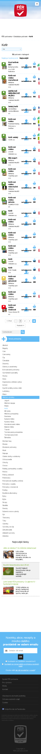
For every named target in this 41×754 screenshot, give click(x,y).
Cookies (5, 702)
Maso (4, 394)
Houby (4, 376)
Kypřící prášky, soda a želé (12, 388)
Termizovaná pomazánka (13, 432)
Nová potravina (15, 339)
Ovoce (4, 465)
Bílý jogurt (12, 158)
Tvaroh (6, 429)
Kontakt (5, 689)
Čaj (3, 357)
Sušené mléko (9, 419)
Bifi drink (7, 411)
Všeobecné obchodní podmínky (13, 696)
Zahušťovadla (7, 530)
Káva (4, 379)
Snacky (5, 508)
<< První (9, 321)
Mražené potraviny (9, 447)
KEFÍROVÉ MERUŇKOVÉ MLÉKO (14, 93)
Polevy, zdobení (8, 475)
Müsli (4, 450)
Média (4, 686)
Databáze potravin (20, 36)
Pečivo (4, 472)
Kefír (10, 211)
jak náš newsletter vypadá (25, 670)
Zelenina (5, 536)
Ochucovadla (7, 459)
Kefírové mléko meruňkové (13, 78)
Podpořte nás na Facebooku (14, 709)
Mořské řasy (6, 441)
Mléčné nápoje (9, 403)
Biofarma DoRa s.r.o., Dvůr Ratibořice (13, 69)
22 (4, 76)
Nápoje (5, 453)
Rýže (4, 499)
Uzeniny (5, 524)
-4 (3, 306)
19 (4, 234)
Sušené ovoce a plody (10, 511)
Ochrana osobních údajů (11, 699)
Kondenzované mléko (12, 424)
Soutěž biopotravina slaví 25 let (16, 565)
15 (3, 198)
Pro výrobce (6, 682)
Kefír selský (13, 137)
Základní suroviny (8, 533)
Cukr (4, 351)
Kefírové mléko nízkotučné (13, 184)
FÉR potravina (7, 36)
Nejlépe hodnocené (10, 58)
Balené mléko (9, 427)
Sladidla (5, 505)
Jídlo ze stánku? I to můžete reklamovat (19, 548)
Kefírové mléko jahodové (12, 279)
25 (4, 148)
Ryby (4, 496)
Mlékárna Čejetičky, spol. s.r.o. (13, 176)
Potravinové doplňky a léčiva (12, 481)
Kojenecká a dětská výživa (12, 382)
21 (3, 92)
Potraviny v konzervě (10, 487)
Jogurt (6, 400)
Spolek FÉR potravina (10, 679)
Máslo (6, 406)
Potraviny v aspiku (9, 484)
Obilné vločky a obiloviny (11, 456)
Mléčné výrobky (8, 397)
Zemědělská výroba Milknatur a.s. (13, 111)
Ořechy (5, 462)
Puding (4, 490)
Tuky (4, 521)
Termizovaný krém (11, 435)
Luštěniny (5, 391)
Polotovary (6, 478)
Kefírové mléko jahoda (12, 200)
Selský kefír (13, 107)
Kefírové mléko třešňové (12, 307)
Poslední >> (20, 325)
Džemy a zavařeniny (9, 367)
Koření (4, 385)
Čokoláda (5, 360)
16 (3, 220)
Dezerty (5, 364)
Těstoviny (6, 518)
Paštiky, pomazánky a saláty (12, 469)
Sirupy (4, 502)
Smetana (7, 416)
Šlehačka (7, 437)
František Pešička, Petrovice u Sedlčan (13, 126)
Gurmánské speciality (10, 373)
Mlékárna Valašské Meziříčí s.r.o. (13, 85)
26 (4, 170)
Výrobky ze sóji (8, 527)
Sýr (3, 514)
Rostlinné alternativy (9, 493)
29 (4, 159)
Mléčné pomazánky (11, 414)
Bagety (5, 348)
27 (4, 63)
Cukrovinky (6, 354)
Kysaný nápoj (9, 422)
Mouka (4, 444)
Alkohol (5, 345)
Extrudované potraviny (10, 370)
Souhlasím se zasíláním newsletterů (21, 661)
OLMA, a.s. (11, 140)
